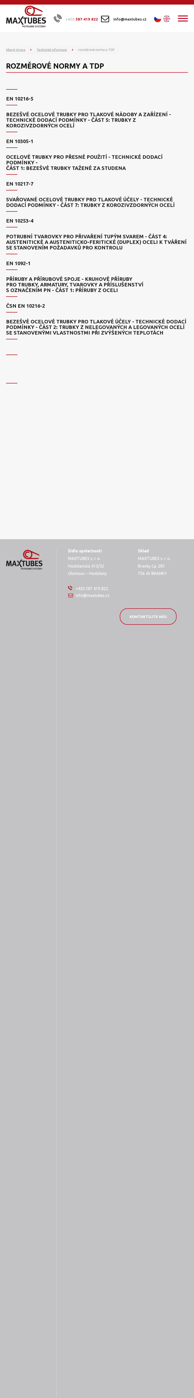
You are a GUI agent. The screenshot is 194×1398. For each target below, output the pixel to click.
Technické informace (52, 49)
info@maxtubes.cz (130, 19)
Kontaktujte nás (148, 616)
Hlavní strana (15, 49)
